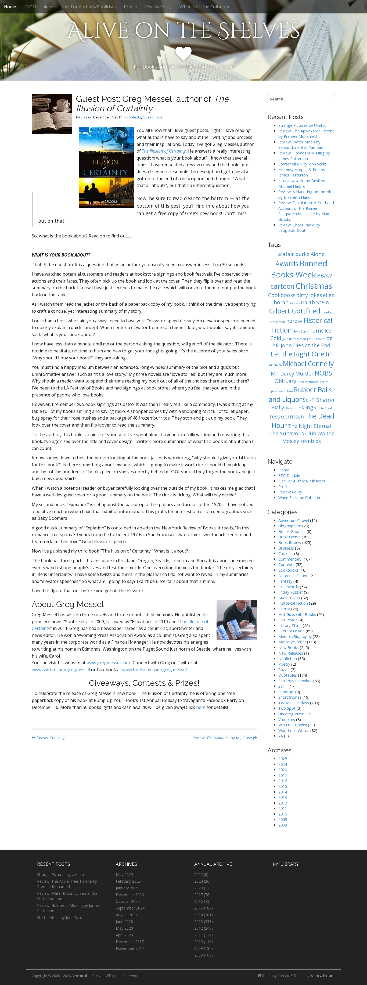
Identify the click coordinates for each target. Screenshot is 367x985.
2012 (282, 803)
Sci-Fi (309, 399)
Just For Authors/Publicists (89, 7)
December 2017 (130, 941)
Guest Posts (153, 117)
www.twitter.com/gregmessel (61, 670)
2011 (282, 808)
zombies (310, 441)
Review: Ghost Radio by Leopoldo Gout (299, 227)
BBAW (324, 275)
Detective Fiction (293, 575)
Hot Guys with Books (297, 614)
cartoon (282, 286)
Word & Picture (322, 975)
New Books (288, 647)
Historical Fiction (293, 603)
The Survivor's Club (292, 433)
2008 (282, 825)
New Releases (290, 653)
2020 (282, 769)
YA (280, 735)
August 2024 (127, 914)
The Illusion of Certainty (164, 151)
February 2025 (128, 881)
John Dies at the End (305, 345)
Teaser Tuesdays (293, 702)
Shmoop (291, 408)
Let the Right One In (301, 353)
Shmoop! (286, 691)
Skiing (305, 407)
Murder (304, 373)
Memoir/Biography (295, 636)
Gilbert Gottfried (294, 310)
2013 (282, 797)
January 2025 (127, 887)
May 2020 (124, 928)
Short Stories (289, 697)
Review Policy (158, 7)
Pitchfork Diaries (316, 382)
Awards (286, 263)
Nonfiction (287, 658)
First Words (288, 586)
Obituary (285, 381)
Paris (300, 382)
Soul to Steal (323, 408)
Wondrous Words (293, 730)
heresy (294, 320)
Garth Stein (315, 302)
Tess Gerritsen (286, 416)
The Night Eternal (309, 426)
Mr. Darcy (282, 373)
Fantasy (295, 303)
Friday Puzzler (290, 592)
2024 (282, 764)
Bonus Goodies (291, 531)
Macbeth (275, 365)
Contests (134, 117)
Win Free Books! (292, 724)
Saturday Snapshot (295, 680)
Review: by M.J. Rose (222, 737)
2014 (282, 792)
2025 (282, 758)
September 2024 (130, 908)
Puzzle (284, 669)
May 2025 (124, 874)
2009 (282, 819)
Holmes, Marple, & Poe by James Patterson (301, 172)
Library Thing (290, 625)
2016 (282, 780)
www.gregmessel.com (108, 663)
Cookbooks (281, 295)
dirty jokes (309, 295)
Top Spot (287, 708)
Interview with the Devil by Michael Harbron (301, 183)
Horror (284, 608)
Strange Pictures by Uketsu (302, 125)
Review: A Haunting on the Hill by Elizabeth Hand (305, 194)
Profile (130, 7)
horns (316, 330)
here (201, 707)
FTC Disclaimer (39, 7)
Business (286, 548)
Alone (318, 254)
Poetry (284, 664)
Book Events (289, 536)
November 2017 (130, 948)
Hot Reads (287, 619)
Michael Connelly (308, 363)
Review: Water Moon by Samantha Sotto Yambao (301, 144)
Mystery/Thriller (292, 641)
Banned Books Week (299, 269)
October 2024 (128, 901)
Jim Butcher (315, 339)
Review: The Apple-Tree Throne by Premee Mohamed (306, 133)
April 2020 (124, 934)
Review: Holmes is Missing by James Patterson (304, 155)
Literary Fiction (291, 630)
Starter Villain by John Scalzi (302, 164)
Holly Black (300, 331)
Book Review (289, 542)
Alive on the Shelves (183, 31)
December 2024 (130, 894)
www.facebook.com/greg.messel (154, 670)
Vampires (286, 719)
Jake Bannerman (294, 339)
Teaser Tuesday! (50, 737)
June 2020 (124, 921)
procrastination (282, 391)
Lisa (84, 117)
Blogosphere (289, 525)
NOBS (323, 373)
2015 (282, 786)
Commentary (289, 559)
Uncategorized (291, 713)
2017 (282, 775)
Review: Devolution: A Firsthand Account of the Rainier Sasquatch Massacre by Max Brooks (306, 211)
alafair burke (294, 254)
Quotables (287, 675)
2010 (282, 814)
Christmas (314, 285)
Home (10, 7)
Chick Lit (285, 553)
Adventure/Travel (293, 520)
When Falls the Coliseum (204, 7)
